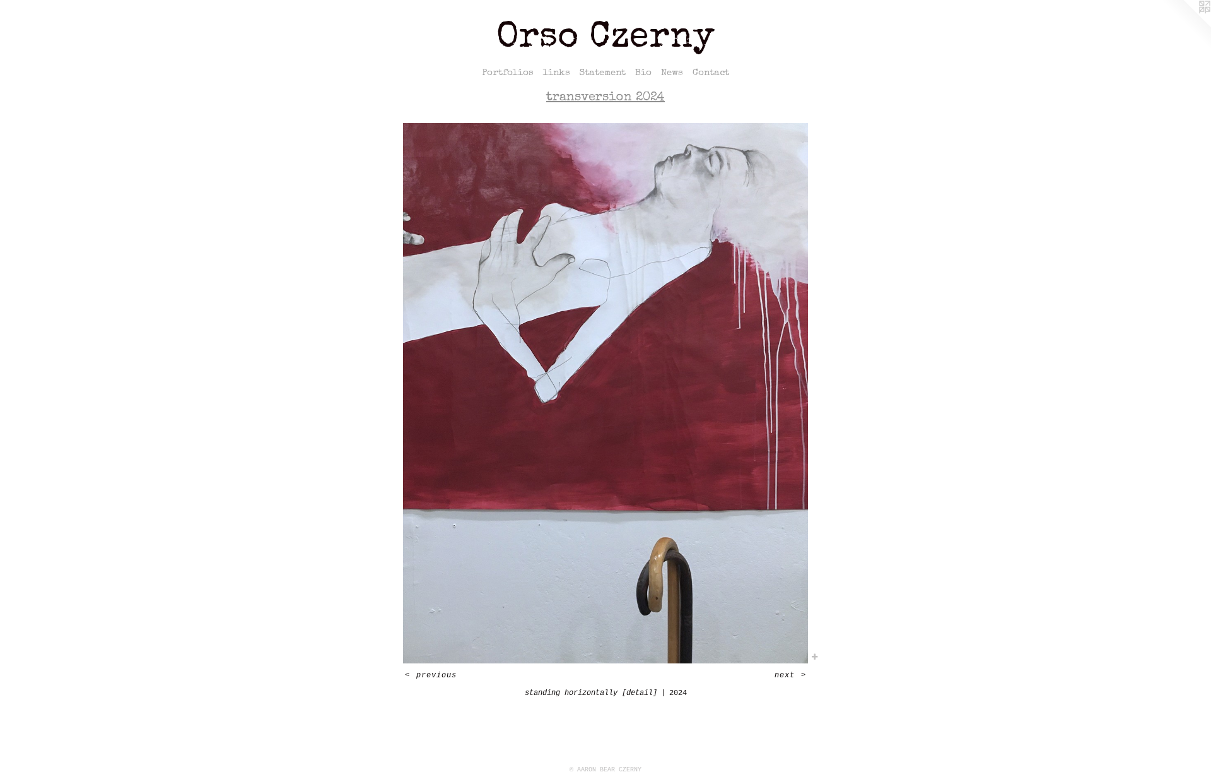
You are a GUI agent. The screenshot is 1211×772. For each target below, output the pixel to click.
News (672, 73)
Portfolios (508, 73)
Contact (711, 73)
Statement (603, 73)
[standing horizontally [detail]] (605, 393)
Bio (643, 73)
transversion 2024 (605, 98)
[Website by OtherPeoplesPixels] (1186, 25)
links (556, 73)
